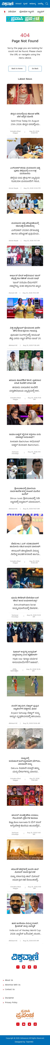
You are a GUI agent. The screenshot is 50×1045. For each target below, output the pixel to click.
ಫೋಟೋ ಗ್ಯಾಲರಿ (26, 12)
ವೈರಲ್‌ (42, 3)
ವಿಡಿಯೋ (12, 12)
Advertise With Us (12, 985)
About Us (9, 980)
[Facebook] (17, 967)
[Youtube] (23, 967)
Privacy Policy (11, 1002)
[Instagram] (35, 967)
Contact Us (10, 989)
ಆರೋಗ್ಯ (27, 3)
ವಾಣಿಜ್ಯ (35, 3)
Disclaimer (9, 998)
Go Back (35, 68)
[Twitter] (29, 967)
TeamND (29, 1042)
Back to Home (17, 68)
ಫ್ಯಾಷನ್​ (40, 12)
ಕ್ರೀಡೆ (20, 3)
